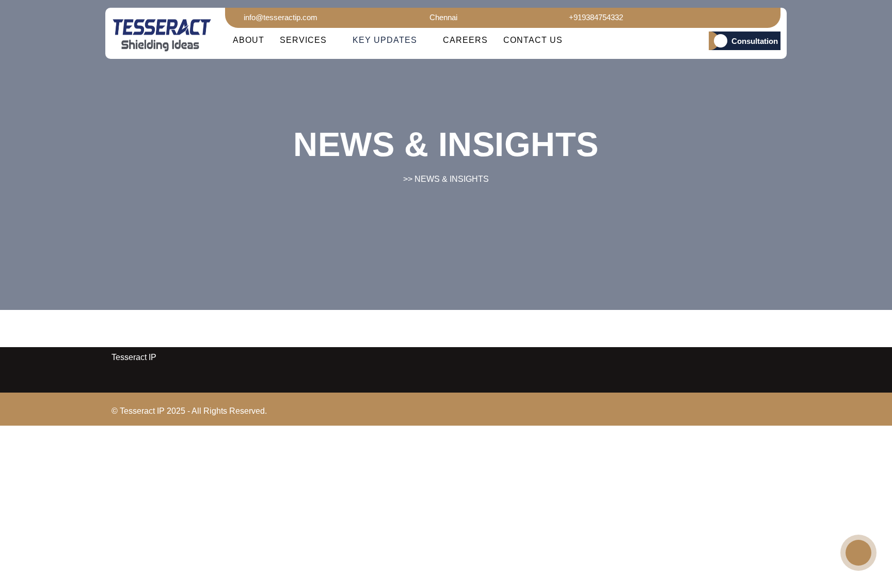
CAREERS (465, 40)
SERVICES (303, 40)
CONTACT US (533, 40)
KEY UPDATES (385, 40)
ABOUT (248, 40)
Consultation (754, 41)
